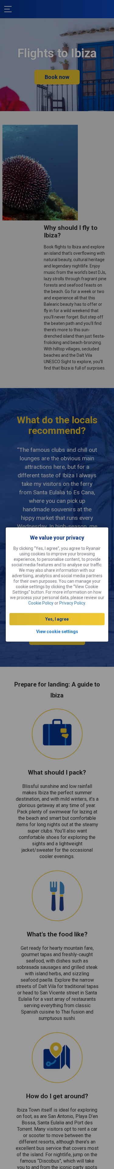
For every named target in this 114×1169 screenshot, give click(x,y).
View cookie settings (57, 631)
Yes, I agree (57, 619)
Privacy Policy (72, 603)
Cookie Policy (41, 603)
